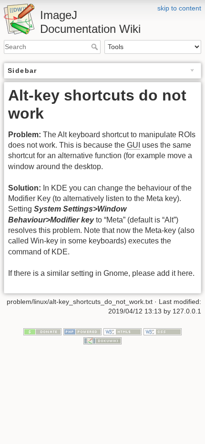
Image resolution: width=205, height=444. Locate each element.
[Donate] (42, 331)
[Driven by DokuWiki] (102, 340)
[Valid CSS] (163, 331)
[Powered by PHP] (82, 331)
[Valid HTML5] (122, 331)
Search (95, 46)
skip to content (179, 8)
